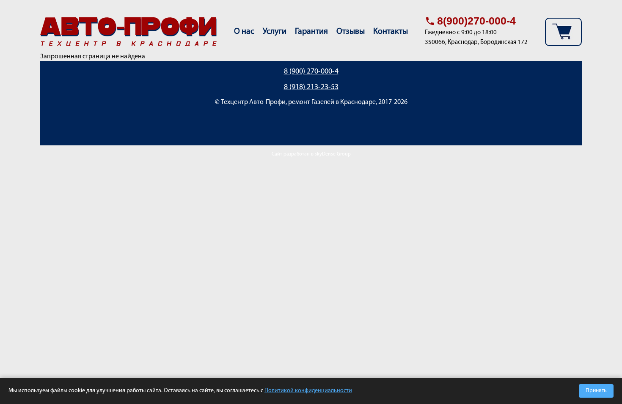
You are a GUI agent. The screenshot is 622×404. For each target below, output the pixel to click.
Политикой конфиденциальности (308, 391)
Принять (596, 390)
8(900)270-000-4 (476, 21)
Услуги (274, 31)
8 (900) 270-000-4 (311, 72)
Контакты (390, 31)
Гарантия (311, 31)
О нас (244, 31)
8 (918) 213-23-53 (311, 87)
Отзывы (350, 31)
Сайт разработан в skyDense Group (311, 154)
